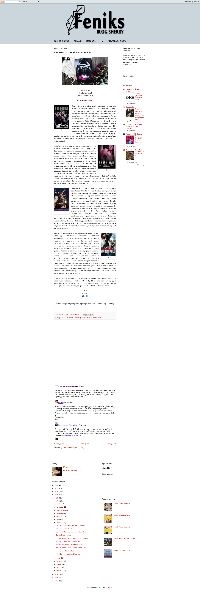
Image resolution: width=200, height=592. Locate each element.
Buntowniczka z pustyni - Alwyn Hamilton (71, 532)
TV (101, 41)
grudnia (59, 504)
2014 (57, 581)
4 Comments (75, 314)
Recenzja (78, 318)
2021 (57, 488)
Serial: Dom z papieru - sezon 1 (125, 538)
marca (59, 564)
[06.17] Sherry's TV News (65, 529)
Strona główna (61, 41)
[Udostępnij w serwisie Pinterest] (93, 315)
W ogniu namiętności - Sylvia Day (68, 541)
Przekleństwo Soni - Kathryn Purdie (69, 544)
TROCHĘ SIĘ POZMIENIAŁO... (139, 154)
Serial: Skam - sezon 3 (121, 527)
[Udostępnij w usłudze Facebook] (90, 315)
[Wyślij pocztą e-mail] (84, 315)
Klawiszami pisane (117, 41)
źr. (61, 130)
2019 (57, 495)
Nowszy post (59, 444)
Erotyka (71, 318)
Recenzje (91, 41)
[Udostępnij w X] (88, 315)
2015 (57, 578)
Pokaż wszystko (141, 165)
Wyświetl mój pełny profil (72, 470)
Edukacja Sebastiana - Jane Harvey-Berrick (72, 538)
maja (58, 558)
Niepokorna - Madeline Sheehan (68, 554)
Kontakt (77, 41)
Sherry (68, 467)
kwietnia (59, 561)
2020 (57, 492)
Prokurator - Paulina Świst (65, 551)
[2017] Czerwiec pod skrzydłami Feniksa (71, 525)
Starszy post (111, 444)
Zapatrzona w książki (134, 125)
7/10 (66, 318)
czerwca (59, 523)
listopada (60, 507)
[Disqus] (85, 351)
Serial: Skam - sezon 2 (121, 515)
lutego (58, 567)
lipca (58, 520)
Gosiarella (130, 107)
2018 (57, 498)
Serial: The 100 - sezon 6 (122, 550)
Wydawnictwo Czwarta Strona (92, 318)
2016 (62, 318)
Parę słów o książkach (134, 150)
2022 (57, 485)
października (61, 510)
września (59, 513)
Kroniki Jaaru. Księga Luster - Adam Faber (71, 548)
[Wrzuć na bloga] (86, 315)
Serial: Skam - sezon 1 (121, 504)
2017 (57, 501)
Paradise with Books (134, 134)
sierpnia (59, 516)
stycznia (59, 570)
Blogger (109, 587)
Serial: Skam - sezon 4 (64, 535)
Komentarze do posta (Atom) (73, 447)
